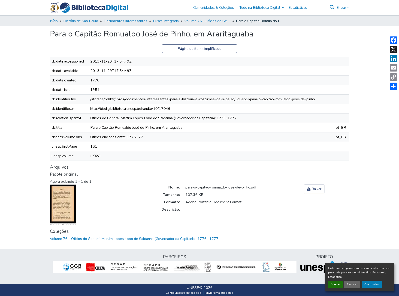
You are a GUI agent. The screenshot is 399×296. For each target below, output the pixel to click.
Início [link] (54, 21)
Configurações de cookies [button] (183, 293)
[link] (314, 189)
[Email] (393, 67)
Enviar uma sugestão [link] (219, 293)
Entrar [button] (341, 7)
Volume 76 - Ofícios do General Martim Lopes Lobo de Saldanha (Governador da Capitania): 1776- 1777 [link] (207, 21)
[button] (94, 7)
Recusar (352, 284)
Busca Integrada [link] (166, 21)
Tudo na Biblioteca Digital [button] (259, 7)
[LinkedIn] (393, 58)
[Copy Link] (393, 77)
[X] (393, 49)
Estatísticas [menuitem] (297, 7)
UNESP (193, 287)
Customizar (372, 284)
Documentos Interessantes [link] (125, 21)
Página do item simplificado (199, 48)
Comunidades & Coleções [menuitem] (213, 7)
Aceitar (335, 284)
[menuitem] (261, 7)
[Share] (393, 86)
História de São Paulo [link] (80, 21)
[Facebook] (393, 40)
